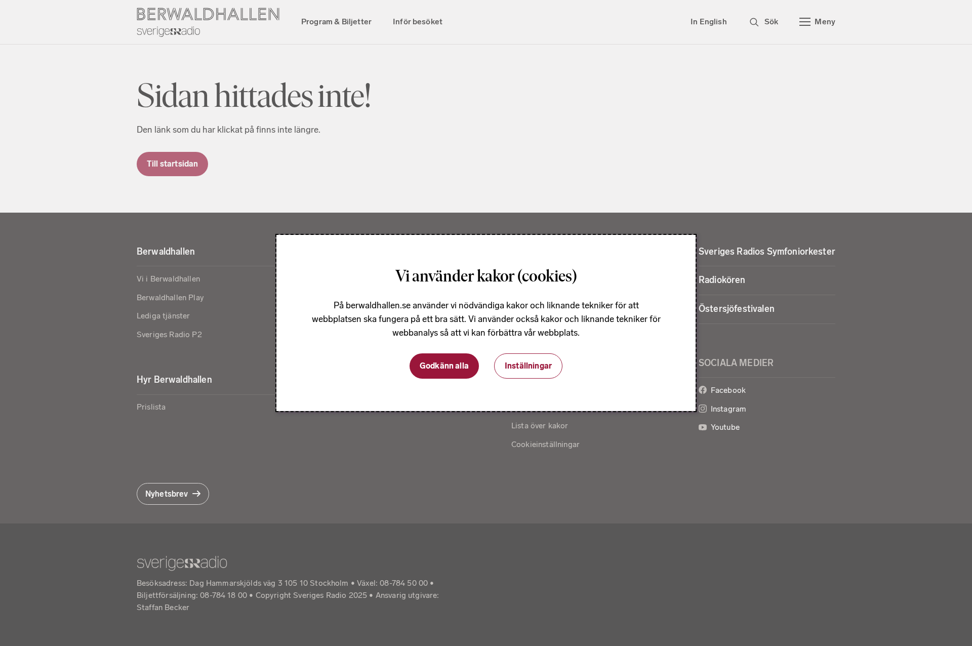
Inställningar (528, 366)
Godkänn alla (444, 366)
